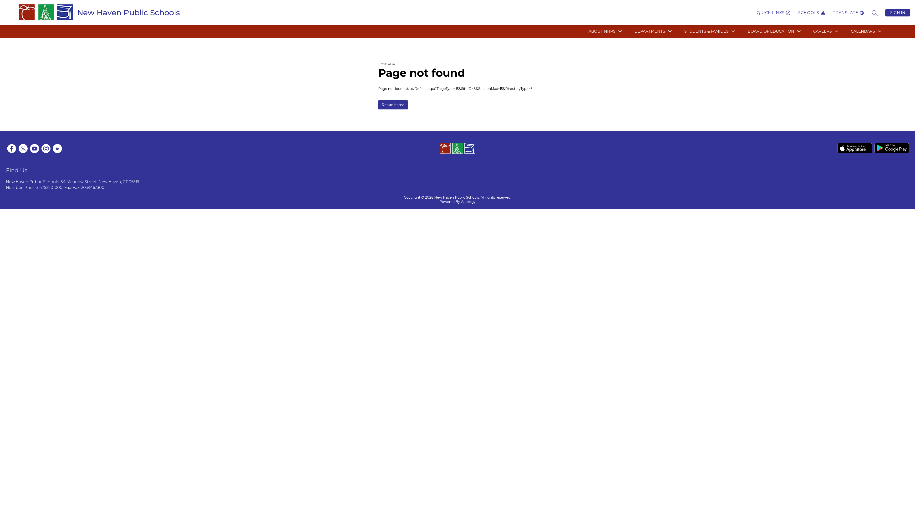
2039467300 (92, 187)
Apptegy (468, 202)
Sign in (897, 12)
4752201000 (51, 187)
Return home (393, 105)
